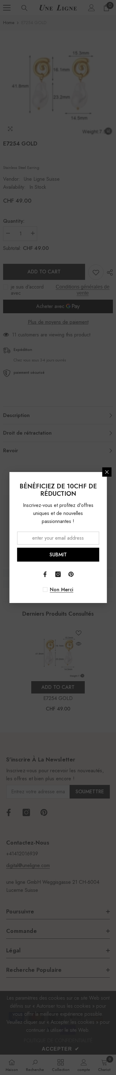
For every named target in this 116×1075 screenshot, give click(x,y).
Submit (58, 554)
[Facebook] (45, 574)
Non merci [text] (61, 589)
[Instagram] (58, 574)
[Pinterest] (71, 574)
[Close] (106, 472)
